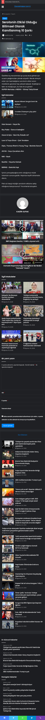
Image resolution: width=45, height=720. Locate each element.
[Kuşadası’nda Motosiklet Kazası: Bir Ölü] (8, 625)
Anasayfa (6, 14)
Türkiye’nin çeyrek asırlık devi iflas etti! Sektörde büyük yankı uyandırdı (28, 444)
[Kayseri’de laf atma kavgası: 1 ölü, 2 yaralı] (8, 586)
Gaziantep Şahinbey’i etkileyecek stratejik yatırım (31, 320)
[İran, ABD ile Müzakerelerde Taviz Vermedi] (8, 615)
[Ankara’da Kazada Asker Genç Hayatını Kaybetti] (8, 455)
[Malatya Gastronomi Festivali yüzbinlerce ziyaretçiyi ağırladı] (12, 336)
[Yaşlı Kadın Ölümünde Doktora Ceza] (8, 567)
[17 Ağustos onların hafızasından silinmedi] (33, 336)
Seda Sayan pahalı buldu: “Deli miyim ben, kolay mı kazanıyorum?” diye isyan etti (11, 321)
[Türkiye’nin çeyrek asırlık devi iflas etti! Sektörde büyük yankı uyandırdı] (8, 444)
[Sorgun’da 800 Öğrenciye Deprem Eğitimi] (8, 606)
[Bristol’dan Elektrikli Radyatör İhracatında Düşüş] (8, 464)
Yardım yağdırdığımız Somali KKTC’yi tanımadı (26, 547)
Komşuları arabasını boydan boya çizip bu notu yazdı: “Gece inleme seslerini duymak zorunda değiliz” (28, 520)
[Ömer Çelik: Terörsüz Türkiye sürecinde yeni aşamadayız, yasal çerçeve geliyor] (8, 596)
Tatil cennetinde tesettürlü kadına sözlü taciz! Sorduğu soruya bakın (28, 537)
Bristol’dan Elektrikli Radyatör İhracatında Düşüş (20, 2)
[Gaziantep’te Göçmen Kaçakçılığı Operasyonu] (8, 577)
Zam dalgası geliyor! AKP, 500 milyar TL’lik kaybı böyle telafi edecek (26, 501)
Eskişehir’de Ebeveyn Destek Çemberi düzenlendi (9, 297)
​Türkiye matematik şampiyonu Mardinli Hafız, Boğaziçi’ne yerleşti (33, 297)
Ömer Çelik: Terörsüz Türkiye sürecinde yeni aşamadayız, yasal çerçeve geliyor (28, 595)
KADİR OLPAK (9, 35)
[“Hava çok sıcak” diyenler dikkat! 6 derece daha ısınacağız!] (8, 492)
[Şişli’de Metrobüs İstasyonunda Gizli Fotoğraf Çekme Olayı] (8, 512)
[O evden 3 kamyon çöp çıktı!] (7, 114)
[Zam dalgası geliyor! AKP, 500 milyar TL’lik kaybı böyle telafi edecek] (8, 502)
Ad (3, 392)
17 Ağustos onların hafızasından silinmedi (32, 345)
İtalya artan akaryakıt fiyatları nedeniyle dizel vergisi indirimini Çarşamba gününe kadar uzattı (22, 529)
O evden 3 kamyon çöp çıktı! (25, 112)
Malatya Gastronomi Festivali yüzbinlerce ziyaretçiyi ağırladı (10, 346)
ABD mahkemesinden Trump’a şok (28, 480)
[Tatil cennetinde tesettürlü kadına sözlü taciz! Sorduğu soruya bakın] (8, 539)
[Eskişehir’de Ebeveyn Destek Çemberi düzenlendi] (12, 287)
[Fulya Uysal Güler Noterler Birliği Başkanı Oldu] (8, 473)
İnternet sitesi (6, 408)
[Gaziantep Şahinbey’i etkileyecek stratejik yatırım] (33, 310)
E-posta (5, 400)
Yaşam (13, 14)
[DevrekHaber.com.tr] (22, 6)
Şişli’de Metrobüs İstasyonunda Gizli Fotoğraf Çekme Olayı (27, 510)
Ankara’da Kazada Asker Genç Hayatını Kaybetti (27, 453)
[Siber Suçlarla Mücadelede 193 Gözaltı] (8, 558)
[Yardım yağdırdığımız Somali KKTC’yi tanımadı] (8, 549)
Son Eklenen (22, 435)
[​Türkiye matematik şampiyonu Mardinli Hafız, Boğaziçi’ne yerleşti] (33, 287)
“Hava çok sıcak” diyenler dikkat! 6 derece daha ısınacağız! (28, 490)
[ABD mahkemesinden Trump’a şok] (8, 483)
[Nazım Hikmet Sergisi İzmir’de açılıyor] (7, 104)
